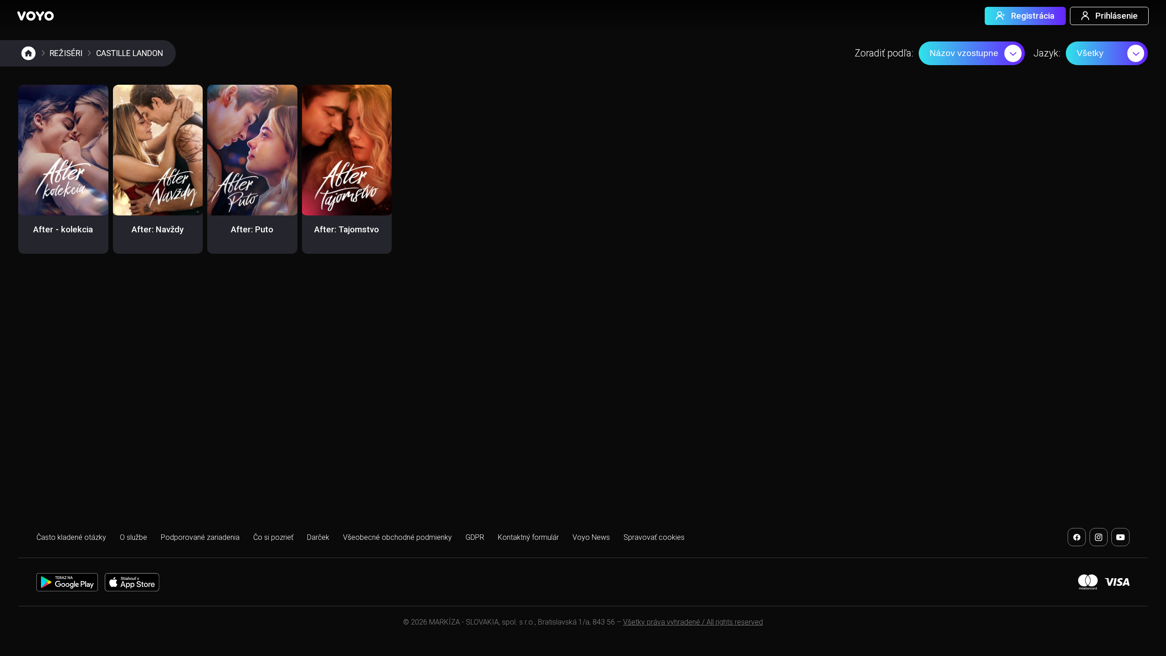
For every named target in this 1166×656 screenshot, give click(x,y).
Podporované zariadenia (200, 537)
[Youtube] (1120, 537)
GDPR (474, 537)
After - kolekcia (63, 230)
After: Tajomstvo (346, 230)
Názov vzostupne (964, 53)
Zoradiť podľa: (884, 53)
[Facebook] (1077, 537)
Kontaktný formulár (528, 537)
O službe (133, 537)
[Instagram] (1098, 537)
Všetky (1090, 53)
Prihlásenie (1116, 16)
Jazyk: (1046, 53)
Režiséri (66, 53)
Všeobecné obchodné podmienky (397, 537)
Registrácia (1032, 16)
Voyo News (591, 537)
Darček (318, 537)
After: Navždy (158, 230)
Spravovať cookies (654, 537)
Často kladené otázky (71, 537)
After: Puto (252, 230)
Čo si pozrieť (273, 537)
